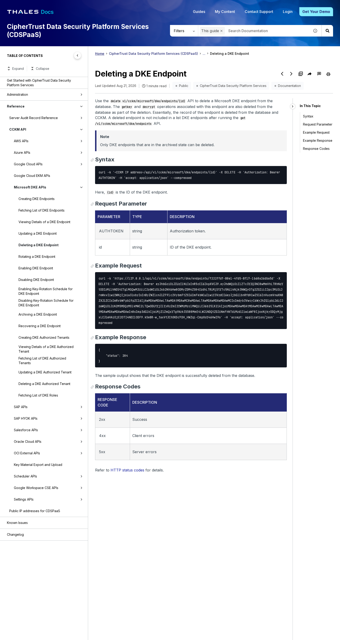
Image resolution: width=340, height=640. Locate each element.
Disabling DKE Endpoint (36, 280)
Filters (179, 30)
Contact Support (259, 11)
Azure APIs (22, 152)
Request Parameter (317, 124)
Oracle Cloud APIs (27, 441)
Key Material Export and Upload (38, 465)
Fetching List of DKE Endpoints (42, 210)
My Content (225, 11)
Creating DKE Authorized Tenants (44, 337)
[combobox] (254, 31)
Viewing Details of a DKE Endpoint (44, 222)
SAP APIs (21, 407)
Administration (17, 94)
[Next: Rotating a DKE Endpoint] (291, 73)
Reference (16, 106)
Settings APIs (24, 499)
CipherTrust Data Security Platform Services (233, 86)
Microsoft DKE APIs (30, 187)
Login (288, 11)
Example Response (317, 140)
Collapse (42, 69)
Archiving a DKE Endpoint (38, 314)
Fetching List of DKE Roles (38, 395)
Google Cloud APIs (28, 164)
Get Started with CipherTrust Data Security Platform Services (39, 82)
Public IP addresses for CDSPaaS (34, 511)
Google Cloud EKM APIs (32, 176)
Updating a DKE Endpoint (38, 233)
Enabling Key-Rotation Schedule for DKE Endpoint (46, 291)
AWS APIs (21, 141)
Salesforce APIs (26, 430)
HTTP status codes (127, 470)
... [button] (204, 53)
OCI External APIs (27, 453)
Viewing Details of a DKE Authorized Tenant (46, 349)
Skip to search (56, 5)
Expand (18, 69)
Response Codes (316, 149)
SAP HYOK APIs (25, 418)
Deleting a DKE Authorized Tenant (44, 384)
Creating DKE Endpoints (37, 199)
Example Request (316, 132)
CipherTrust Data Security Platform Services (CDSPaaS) (153, 53)
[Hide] (292, 106)
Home (99, 53)
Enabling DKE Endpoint (36, 268)
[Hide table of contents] (77, 55)
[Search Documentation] (327, 31)
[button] (221, 31)
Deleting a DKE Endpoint (39, 245)
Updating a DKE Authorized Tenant (45, 372)
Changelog (15, 534)
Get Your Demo (316, 11)
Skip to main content (21, 5)
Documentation (289, 86)
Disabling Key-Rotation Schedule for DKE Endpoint (46, 302)
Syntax (308, 116)
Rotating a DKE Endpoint (37, 256)
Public (183, 86)
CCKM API (17, 129)
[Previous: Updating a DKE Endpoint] (282, 73)
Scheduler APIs (25, 476)
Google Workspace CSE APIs (36, 488)
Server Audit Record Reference (33, 118)
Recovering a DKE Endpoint (40, 326)
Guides (199, 11)
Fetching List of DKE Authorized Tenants (42, 360)
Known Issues (17, 523)
